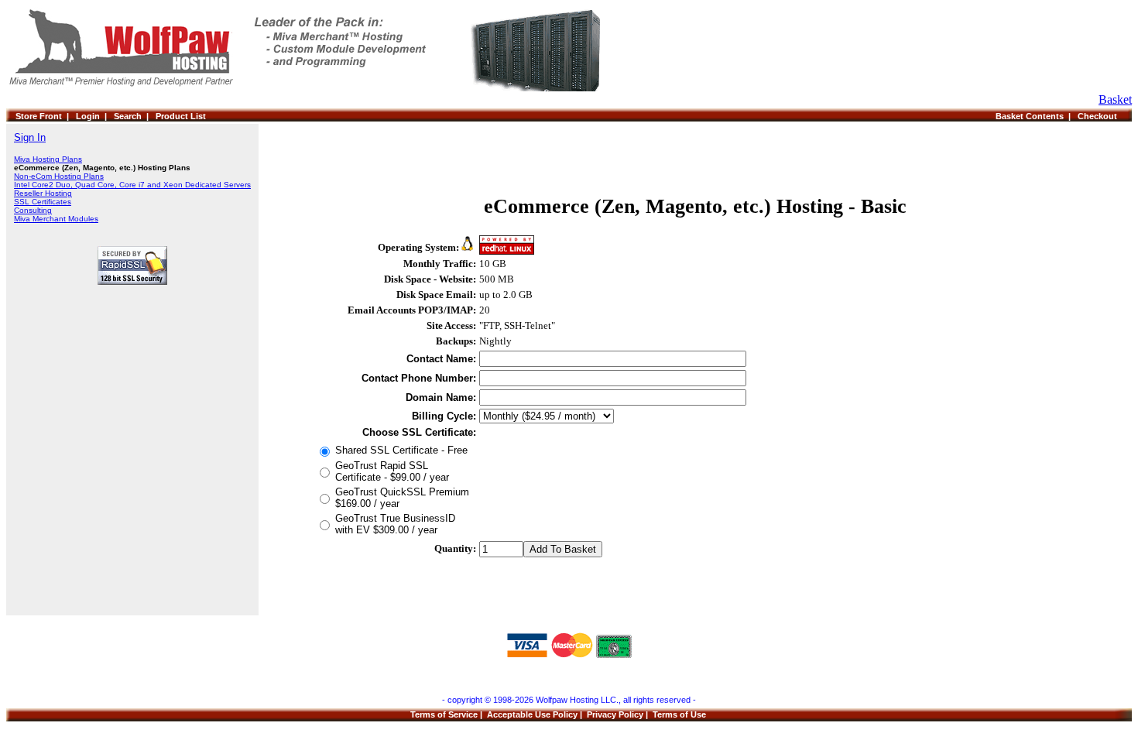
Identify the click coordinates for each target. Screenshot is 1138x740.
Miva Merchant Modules (56, 218)
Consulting (33, 210)
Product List (181, 116)
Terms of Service (444, 714)
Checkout (1100, 116)
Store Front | (45, 116)
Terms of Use (679, 714)
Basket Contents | (1037, 116)
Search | (135, 116)
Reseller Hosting (43, 193)
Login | (95, 116)
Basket (1115, 99)
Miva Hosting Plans (48, 159)
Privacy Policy (615, 714)
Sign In (30, 137)
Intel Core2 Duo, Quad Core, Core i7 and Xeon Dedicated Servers (132, 184)
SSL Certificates (42, 201)
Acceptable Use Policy (532, 714)
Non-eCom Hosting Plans (59, 176)
